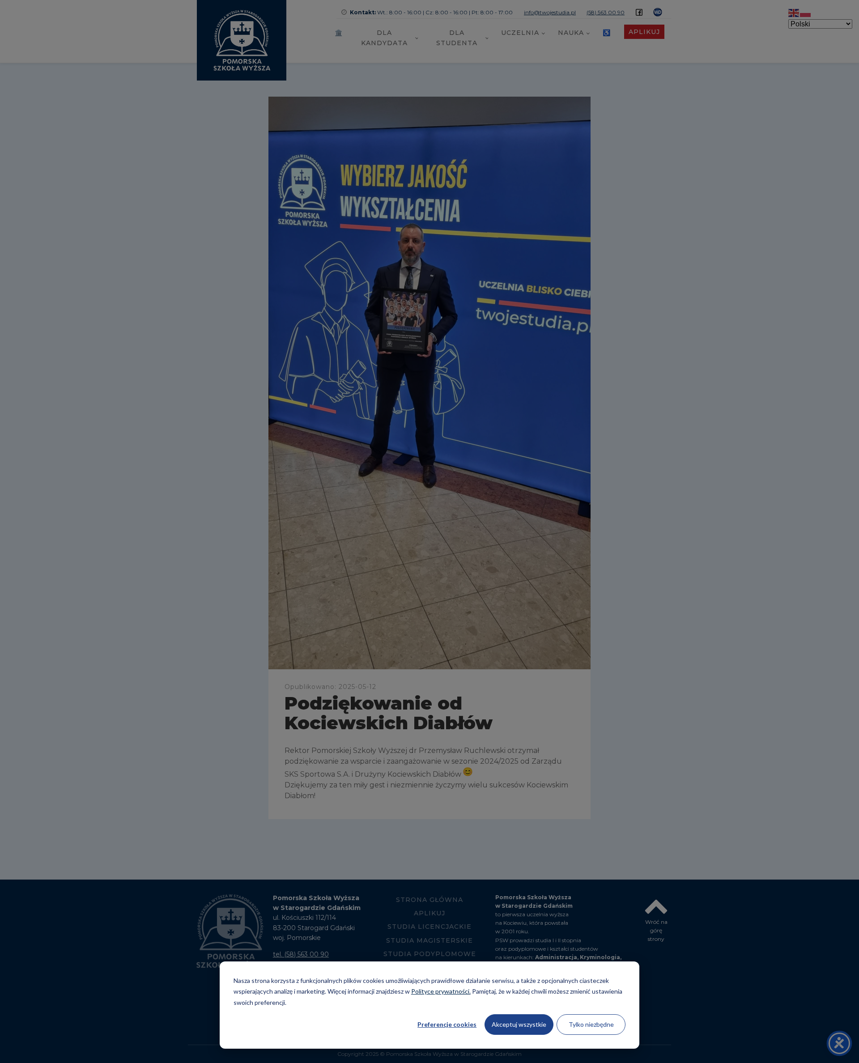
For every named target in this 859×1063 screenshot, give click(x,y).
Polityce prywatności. (441, 991)
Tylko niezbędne (591, 1024)
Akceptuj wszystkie (519, 1024)
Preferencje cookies (446, 1024)
